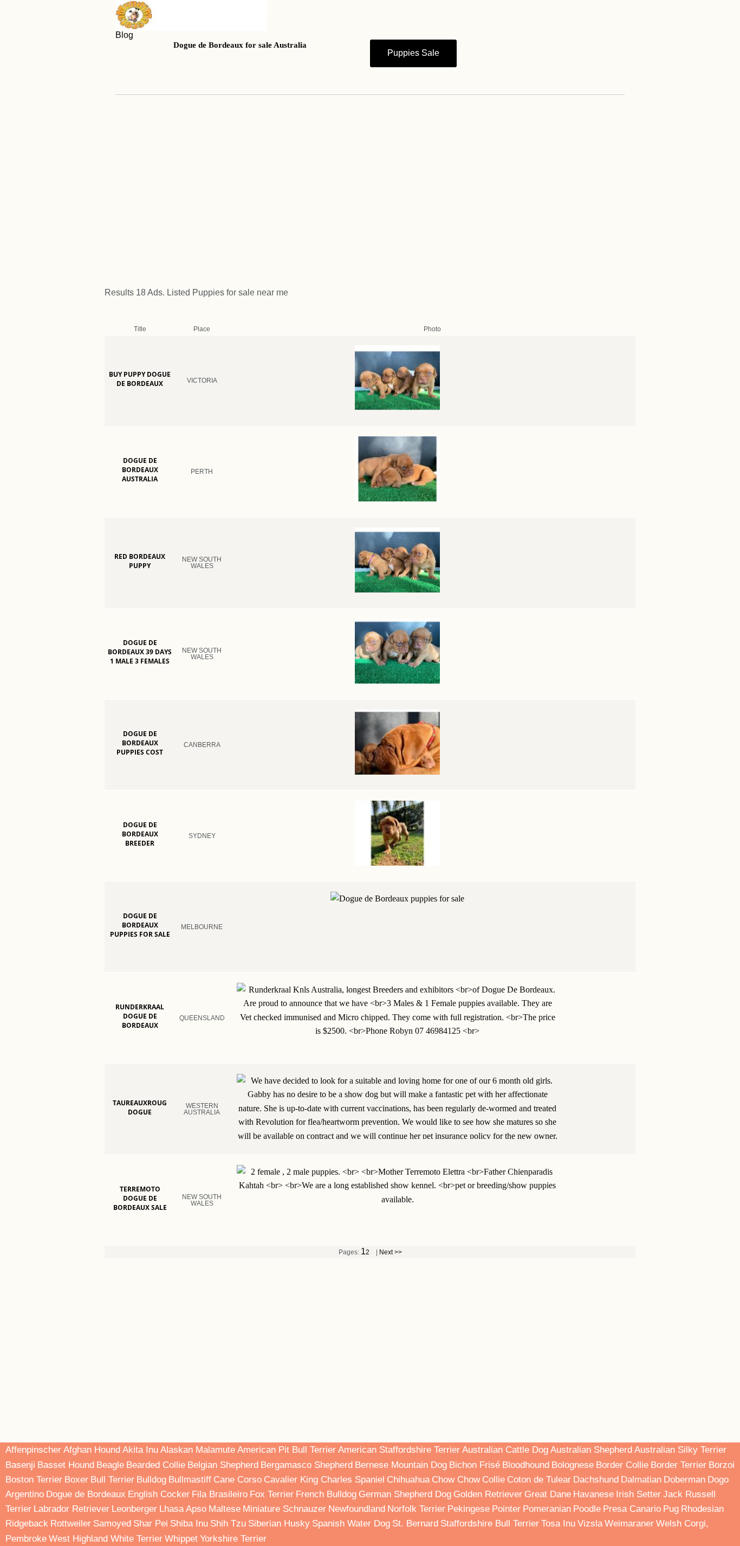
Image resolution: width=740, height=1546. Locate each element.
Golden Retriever (487, 1494)
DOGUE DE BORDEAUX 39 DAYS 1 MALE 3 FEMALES (140, 652)
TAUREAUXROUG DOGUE (140, 1107)
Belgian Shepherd (222, 1465)
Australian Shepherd (591, 1450)
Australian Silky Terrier (680, 1450)
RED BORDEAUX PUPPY (139, 561)
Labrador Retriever (71, 1509)
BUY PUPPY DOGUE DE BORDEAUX (140, 379)
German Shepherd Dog (405, 1494)
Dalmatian (641, 1479)
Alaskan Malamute (197, 1450)
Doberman (684, 1479)
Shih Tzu (228, 1523)
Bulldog (151, 1479)
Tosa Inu (558, 1523)
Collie (493, 1479)
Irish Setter (638, 1494)
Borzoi (722, 1465)
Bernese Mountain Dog (401, 1465)
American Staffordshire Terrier (399, 1450)
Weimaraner (629, 1523)
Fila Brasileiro (220, 1494)
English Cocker (159, 1494)
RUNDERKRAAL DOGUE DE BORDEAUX (139, 1016)
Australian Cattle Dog (505, 1450)
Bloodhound (525, 1465)
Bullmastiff (189, 1479)
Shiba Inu (189, 1523)
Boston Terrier (33, 1479)
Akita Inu (140, 1450)
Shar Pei (150, 1523)
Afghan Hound (92, 1450)
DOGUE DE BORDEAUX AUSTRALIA (140, 470)
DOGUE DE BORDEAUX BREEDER (140, 834)
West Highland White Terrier (106, 1539)
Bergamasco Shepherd (307, 1465)
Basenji (20, 1465)
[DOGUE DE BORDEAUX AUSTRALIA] (432, 493)
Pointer (506, 1509)
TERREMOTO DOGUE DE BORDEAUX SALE (140, 1198)
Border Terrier (678, 1465)
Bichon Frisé (474, 1465)
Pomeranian (547, 1509)
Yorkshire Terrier (233, 1539)
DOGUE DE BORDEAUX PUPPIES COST (139, 743)
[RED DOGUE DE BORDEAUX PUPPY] (432, 584)
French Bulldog (326, 1494)
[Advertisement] (370, 186)
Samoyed (112, 1523)
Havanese (593, 1494)
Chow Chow (456, 1479)
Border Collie (622, 1465)
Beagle (110, 1465)
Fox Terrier (272, 1494)
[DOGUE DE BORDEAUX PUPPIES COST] (432, 767)
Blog (124, 35)
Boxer (76, 1479)
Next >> (390, 1252)
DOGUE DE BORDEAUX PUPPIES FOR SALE (140, 925)
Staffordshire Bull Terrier (489, 1523)
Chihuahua (408, 1479)
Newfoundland (356, 1509)
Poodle (587, 1509)
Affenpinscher (34, 1450)
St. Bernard (415, 1523)
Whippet (181, 1539)
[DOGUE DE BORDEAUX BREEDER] (432, 858)
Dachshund (596, 1479)
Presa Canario (632, 1509)
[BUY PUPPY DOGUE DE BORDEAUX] (432, 402)
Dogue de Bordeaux (86, 1494)
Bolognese (572, 1465)
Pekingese (468, 1509)
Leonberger (134, 1509)
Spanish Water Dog (351, 1523)
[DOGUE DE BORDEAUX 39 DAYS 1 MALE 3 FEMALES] (432, 676)
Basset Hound (65, 1465)
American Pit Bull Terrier (286, 1450)
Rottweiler (70, 1523)
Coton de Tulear (539, 1479)
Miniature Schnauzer (284, 1509)
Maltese (225, 1509)
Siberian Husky (279, 1523)
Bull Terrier (112, 1479)
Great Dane (547, 1494)
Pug (671, 1509)
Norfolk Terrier (416, 1509)
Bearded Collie (155, 1465)
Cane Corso (237, 1479)
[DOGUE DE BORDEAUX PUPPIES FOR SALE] (432, 949)
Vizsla (589, 1523)
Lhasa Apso (182, 1509)
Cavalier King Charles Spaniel (324, 1479)
